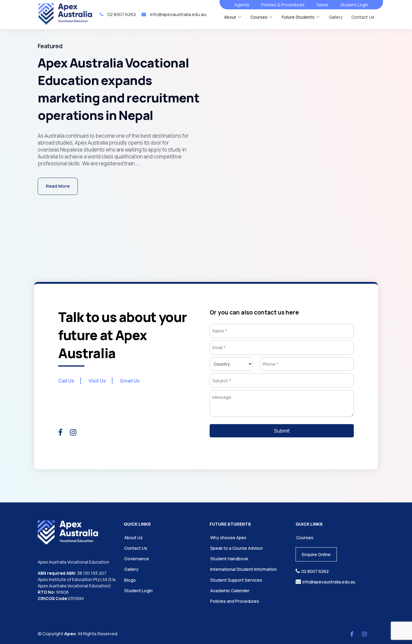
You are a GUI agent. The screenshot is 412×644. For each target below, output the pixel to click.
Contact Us (362, 17)
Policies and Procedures (234, 601)
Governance (136, 558)
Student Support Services (236, 580)
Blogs (130, 580)
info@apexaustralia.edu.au (177, 14)
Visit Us (97, 380)
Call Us (66, 380)
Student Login (354, 5)
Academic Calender (229, 590)
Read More (58, 186)
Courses (304, 537)
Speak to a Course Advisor (236, 548)
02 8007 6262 (121, 14)
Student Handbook (229, 558)
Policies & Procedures (283, 5)
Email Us (130, 380)
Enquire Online (316, 554)
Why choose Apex (228, 537)
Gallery (335, 17)
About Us (133, 537)
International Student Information (243, 569)
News (322, 5)
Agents (241, 5)
